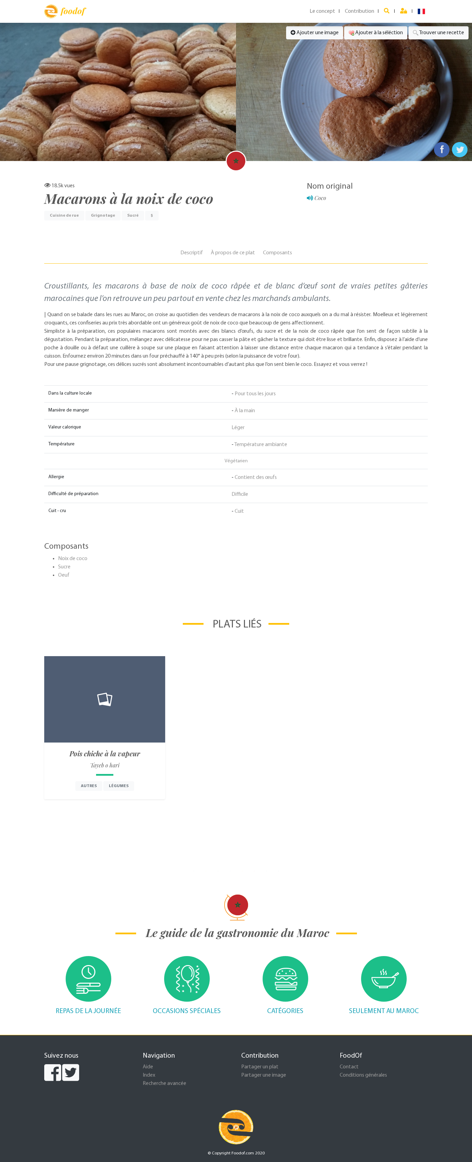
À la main (245, 411)
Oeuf (63, 575)
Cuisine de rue (64, 216)
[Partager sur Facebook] (442, 149)
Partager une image (263, 1075)
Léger (238, 428)
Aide (148, 1067)
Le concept (322, 11)
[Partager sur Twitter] (460, 149)
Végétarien (236, 461)
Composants (277, 253)
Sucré (133, 216)
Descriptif (191, 253)
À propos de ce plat (233, 253)
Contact (349, 1067)
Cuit (239, 511)
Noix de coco (72, 558)
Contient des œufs (256, 477)
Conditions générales (363, 1075)
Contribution (359, 11)
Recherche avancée (164, 1083)
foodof (73, 10)
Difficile (240, 494)
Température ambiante (260, 444)
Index (149, 1075)
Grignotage (103, 216)
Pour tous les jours (255, 394)
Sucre (64, 567)
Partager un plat (260, 1067)
